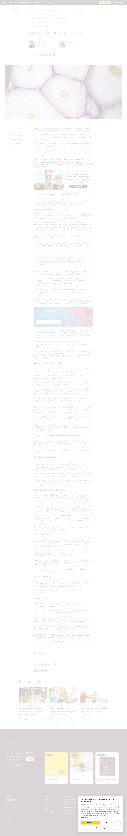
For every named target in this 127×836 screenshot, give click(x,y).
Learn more (84, 817)
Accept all (90, 823)
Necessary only (111, 823)
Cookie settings (100, 828)
